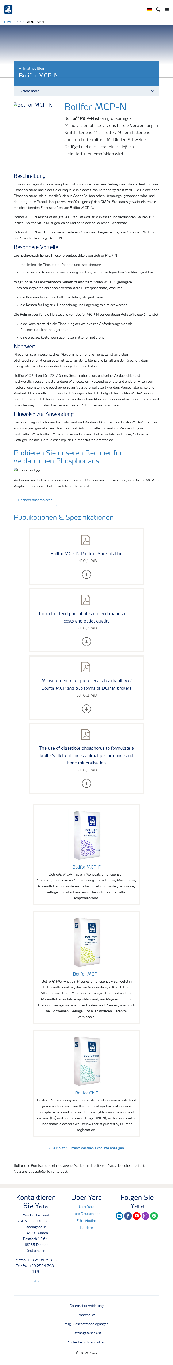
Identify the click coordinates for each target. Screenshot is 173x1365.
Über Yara (86, 1207)
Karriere (86, 1228)
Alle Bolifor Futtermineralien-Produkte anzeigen (86, 1148)
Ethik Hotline (87, 1221)
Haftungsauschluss (86, 1333)
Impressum (86, 1315)
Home (8, 22)
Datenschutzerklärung (86, 1306)
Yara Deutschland (86, 1214)
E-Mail (36, 1281)
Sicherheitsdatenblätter (86, 1342)
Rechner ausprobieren (35, 500)
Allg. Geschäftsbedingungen (86, 1324)
